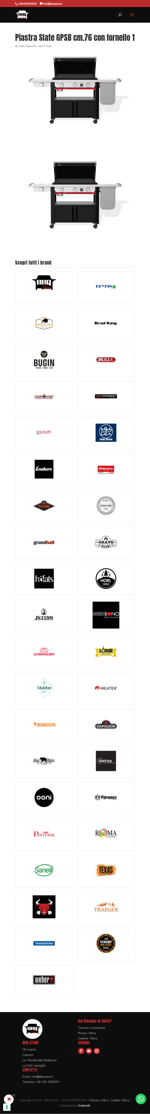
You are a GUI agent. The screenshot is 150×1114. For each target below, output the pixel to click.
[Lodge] (106, 652)
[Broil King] (106, 324)
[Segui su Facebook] (81, 1051)
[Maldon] (44, 689)
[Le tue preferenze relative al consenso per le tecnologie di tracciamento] (7, 1107)
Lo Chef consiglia (33, 1065)
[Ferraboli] (106, 470)
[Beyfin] (106, 287)
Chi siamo (29, 1049)
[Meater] (106, 689)
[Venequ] (106, 944)
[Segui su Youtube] (89, 1051)
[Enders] (44, 470)
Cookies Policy (87, 1038)
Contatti (28, 1055)
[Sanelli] (44, 871)
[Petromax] (106, 798)
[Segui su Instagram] (97, 1051)
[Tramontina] (44, 944)
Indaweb (84, 1105)
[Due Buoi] (106, 433)
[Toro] (44, 907)
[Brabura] (44, 324)
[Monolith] (44, 725)
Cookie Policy (120, 1100)
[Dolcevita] (44, 433)
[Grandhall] (44, 542)
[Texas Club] (106, 871)
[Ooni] (44, 798)
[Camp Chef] (44, 397)
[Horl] (106, 579)
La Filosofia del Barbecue (39, 1060)
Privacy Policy (87, 1033)
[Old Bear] (44, 761)
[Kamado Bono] (106, 615)
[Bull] (106, 360)
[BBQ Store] (44, 287)
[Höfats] (44, 579)
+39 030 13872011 (48, 1082)
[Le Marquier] (44, 652)
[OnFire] (106, 761)
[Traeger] (106, 907)
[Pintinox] (44, 834)
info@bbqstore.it (42, 1076)
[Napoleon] (106, 725)
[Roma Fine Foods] (106, 834)
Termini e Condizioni (91, 1028)
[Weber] (44, 980)
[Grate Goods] (106, 542)
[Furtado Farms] (106, 506)
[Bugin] (44, 360)
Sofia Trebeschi (27, 46)
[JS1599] (44, 615)
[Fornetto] (44, 506)
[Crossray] (106, 397)
